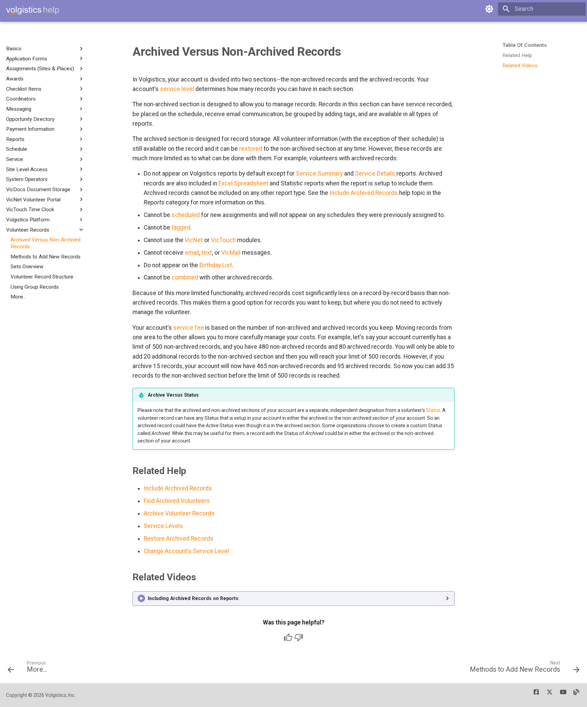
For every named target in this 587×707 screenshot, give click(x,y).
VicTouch (223, 240)
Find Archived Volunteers (177, 500)
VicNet (194, 240)
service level (177, 89)
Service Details (375, 173)
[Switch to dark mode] (489, 8)
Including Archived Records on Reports (193, 598)
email (192, 252)
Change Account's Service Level (186, 551)
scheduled (186, 215)
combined (185, 277)
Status (433, 410)
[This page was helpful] (288, 637)
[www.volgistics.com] (577, 695)
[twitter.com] (549, 695)
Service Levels (163, 526)
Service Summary (319, 173)
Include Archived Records (364, 192)
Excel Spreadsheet (243, 183)
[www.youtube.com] (563, 695)
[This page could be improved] (298, 637)
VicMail (231, 252)
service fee (188, 327)
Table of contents (524, 45)
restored (250, 148)
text (206, 252)
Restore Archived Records (178, 538)
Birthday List (215, 265)
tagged (181, 227)
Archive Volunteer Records (179, 513)
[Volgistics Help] (32, 10)
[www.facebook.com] (536, 695)
